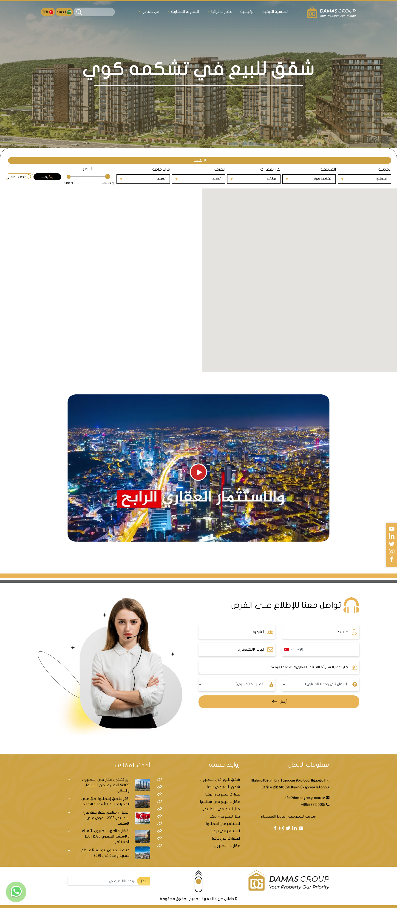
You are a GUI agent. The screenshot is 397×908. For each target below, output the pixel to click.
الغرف (219, 169)
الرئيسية (247, 11)
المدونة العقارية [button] (184, 11)
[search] (79, 12)
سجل (143, 881)
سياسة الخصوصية (302, 816)
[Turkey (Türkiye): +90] (288, 649)
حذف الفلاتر (17, 177)
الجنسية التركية (275, 11)
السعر (88, 169)
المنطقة (328, 169)
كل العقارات (270, 169)
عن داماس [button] (150, 11)
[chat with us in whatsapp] (16, 892)
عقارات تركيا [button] (221, 11)
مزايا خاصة (161, 169)
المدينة (384, 169)
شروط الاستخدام (273, 816)
